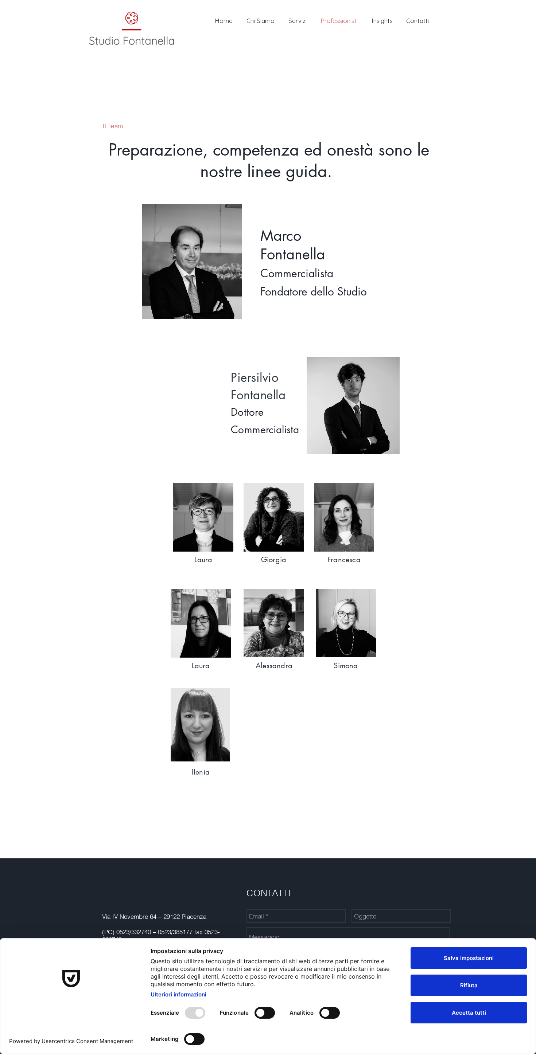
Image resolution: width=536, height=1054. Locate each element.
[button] (192, 261)
